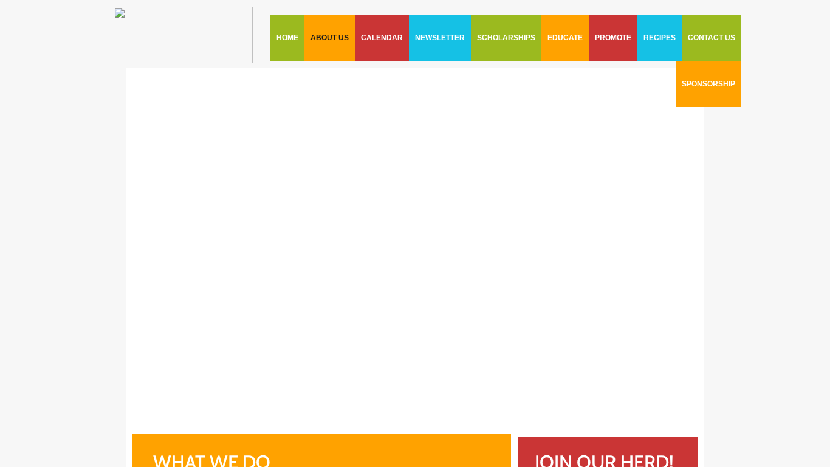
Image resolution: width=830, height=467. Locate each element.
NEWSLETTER (440, 37)
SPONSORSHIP (708, 84)
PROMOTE (613, 37)
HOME (287, 37)
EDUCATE (565, 37)
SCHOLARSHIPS (506, 37)
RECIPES (659, 37)
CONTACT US (711, 37)
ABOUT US (329, 37)
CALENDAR (382, 37)
